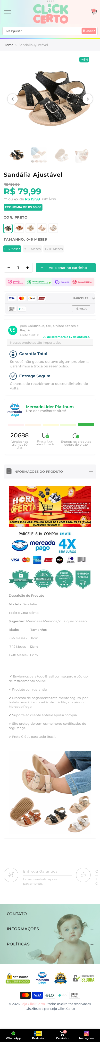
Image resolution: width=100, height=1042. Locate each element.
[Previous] (13, 99)
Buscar (89, 31)
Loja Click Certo (62, 1009)
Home (9, 45)
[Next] (88, 99)
